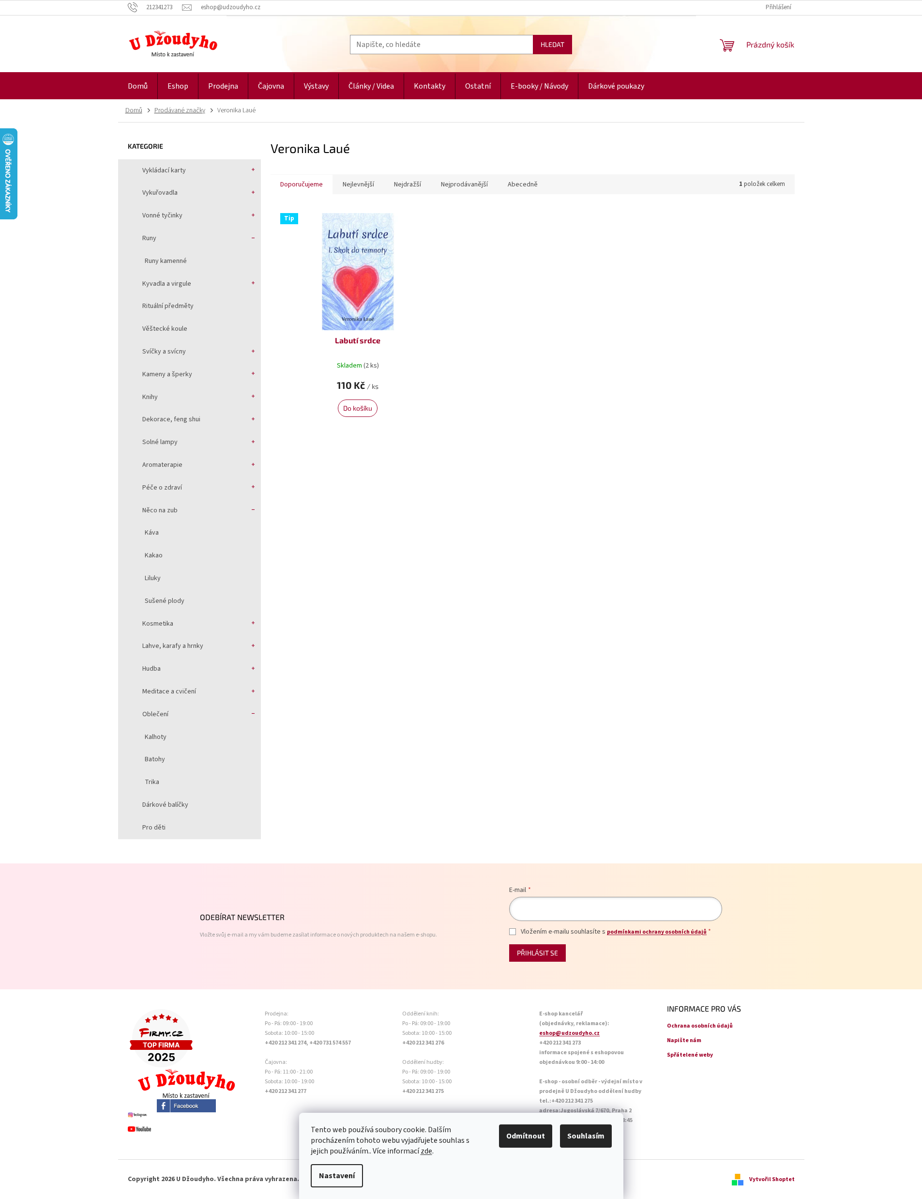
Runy (149, 238)
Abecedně (523, 184)
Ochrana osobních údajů (700, 1026)
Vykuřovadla (160, 193)
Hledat (552, 44)
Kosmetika (157, 624)
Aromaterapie (162, 465)
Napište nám (684, 1040)
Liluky (153, 578)
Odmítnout (525, 1136)
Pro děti (154, 827)
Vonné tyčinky (162, 215)
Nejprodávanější (464, 184)
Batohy (155, 759)
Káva (152, 533)
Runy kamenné (166, 261)
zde (426, 1151)
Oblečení (155, 714)
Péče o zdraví (162, 487)
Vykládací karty (164, 170)
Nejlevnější (358, 184)
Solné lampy (160, 442)
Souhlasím (586, 1136)
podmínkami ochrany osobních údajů (657, 932)
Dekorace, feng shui (171, 419)
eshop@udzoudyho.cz (569, 1033)
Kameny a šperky (167, 374)
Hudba (151, 669)
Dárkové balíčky (165, 805)
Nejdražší (407, 184)
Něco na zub (160, 510)
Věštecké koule (164, 329)
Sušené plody (164, 601)
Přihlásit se (537, 953)
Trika (152, 782)
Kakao (154, 555)
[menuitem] (137, 86)
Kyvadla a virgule (166, 284)
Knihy (150, 397)
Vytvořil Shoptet (772, 1179)
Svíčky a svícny (164, 351)
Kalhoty (155, 737)
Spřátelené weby (690, 1055)
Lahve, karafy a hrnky (172, 646)
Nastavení (337, 1175)
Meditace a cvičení (169, 691)
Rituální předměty (168, 306)
